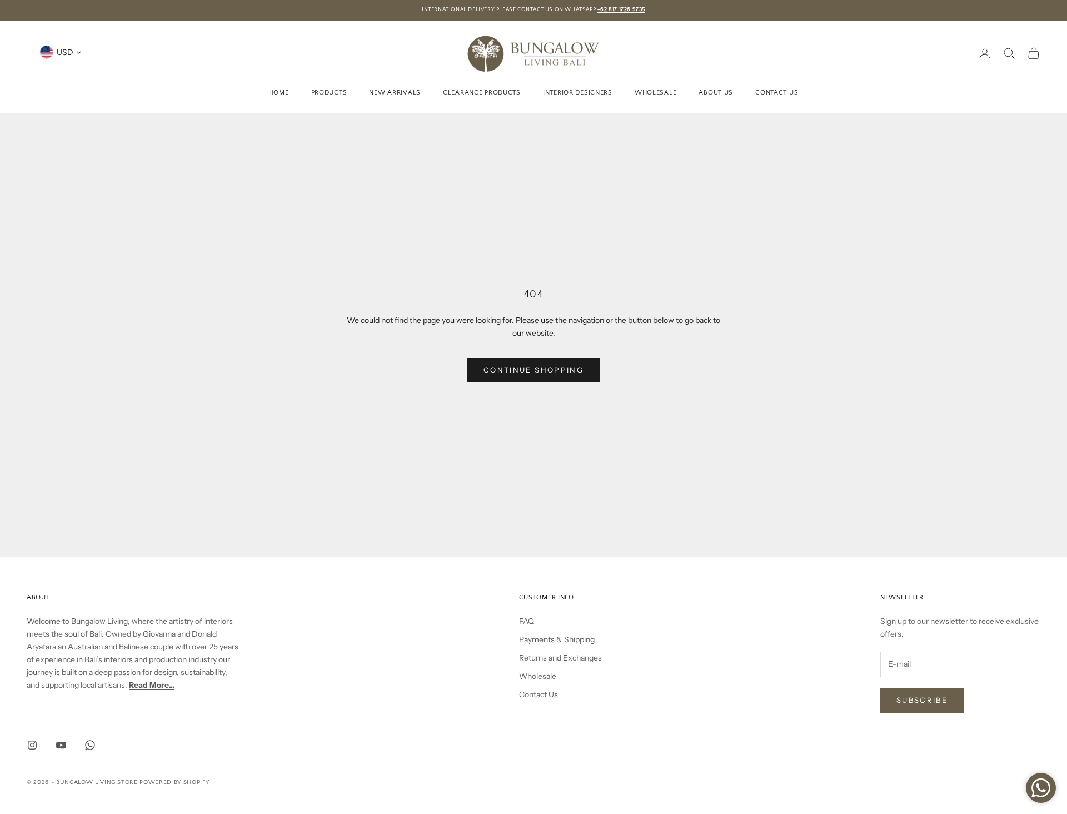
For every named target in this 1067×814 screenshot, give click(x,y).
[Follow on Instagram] (32, 745)
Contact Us (776, 92)
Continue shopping (533, 369)
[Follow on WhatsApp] (90, 745)
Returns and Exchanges (560, 658)
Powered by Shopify (174, 782)
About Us (716, 92)
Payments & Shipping (557, 639)
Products (329, 92)
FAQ (526, 621)
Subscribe (922, 700)
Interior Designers (577, 92)
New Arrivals (395, 92)
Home (279, 92)
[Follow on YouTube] (61, 745)
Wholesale (655, 92)
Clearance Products (482, 92)
